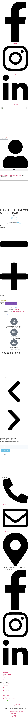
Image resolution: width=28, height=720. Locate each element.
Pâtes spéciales (17, 175)
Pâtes (11, 175)
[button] (14, 170)
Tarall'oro (16, 309)
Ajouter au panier (11, 303)
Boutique (6, 175)
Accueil (1, 175)
